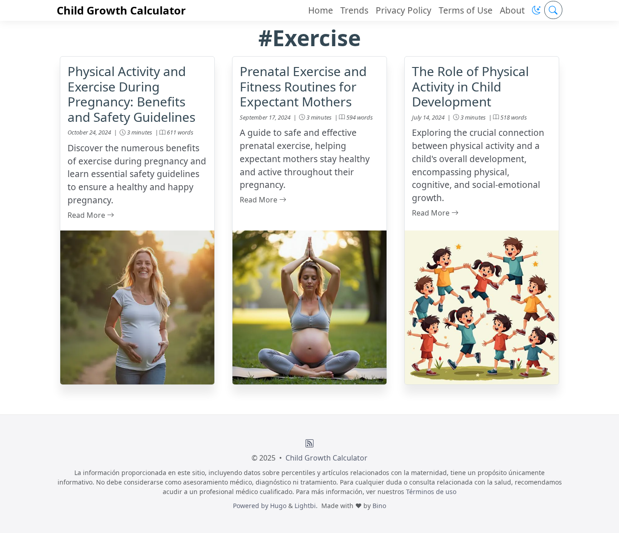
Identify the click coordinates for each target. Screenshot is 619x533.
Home (320, 10)
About (512, 10)
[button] (536, 10)
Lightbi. (306, 505)
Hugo (278, 505)
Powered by (251, 505)
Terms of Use (466, 10)
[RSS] (309, 443)
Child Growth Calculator (121, 10)
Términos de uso (431, 491)
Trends (354, 10)
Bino (379, 505)
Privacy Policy (403, 10)
